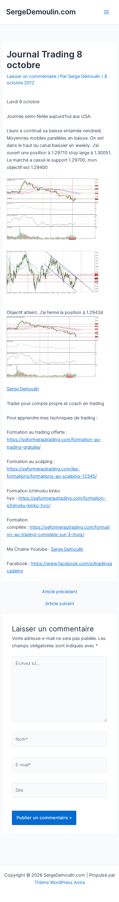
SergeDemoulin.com (41, 11)
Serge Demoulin (23, 389)
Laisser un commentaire (31, 76)
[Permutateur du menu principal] (106, 12)
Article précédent (59, 592)
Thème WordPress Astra (59, 882)
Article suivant (59, 603)
